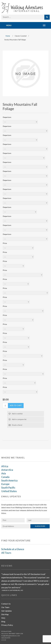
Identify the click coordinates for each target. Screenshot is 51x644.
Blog (3, 621)
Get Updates (6, 611)
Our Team (5, 607)
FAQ (3, 618)
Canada (5, 476)
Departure (7, 117)
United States (9, 491)
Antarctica (7, 469)
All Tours (6, 552)
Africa (4, 466)
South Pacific (8, 487)
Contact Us (6, 604)
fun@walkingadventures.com (10, 636)
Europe (5, 483)
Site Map (5, 614)
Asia (3, 473)
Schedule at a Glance (12, 549)
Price (5, 243)
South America (9, 480)
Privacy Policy (7, 625)
